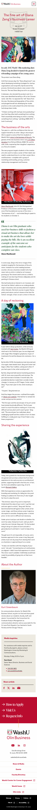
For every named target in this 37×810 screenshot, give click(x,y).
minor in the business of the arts (21, 137)
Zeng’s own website (9, 397)
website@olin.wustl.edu (18, 757)
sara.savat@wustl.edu (15, 671)
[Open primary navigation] (34, 4)
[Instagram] (24, 746)
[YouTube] (12, 746)
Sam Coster (14, 349)
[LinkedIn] (13, 688)
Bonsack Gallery (11, 487)
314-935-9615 (12, 668)
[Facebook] (4, 688)
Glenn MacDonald (7, 206)
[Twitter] (8, 688)
